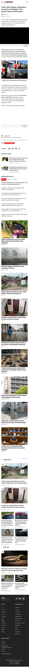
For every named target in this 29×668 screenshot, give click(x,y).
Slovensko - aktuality (20, 623)
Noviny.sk (17, 607)
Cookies (3, 651)
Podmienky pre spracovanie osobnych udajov (6, 648)
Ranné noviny (18, 616)
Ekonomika (17, 631)
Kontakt (3, 643)
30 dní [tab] (14, 179)
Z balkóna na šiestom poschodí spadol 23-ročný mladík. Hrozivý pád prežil (12, 188)
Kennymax (17, 661)
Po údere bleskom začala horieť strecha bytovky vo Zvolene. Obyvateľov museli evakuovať (13, 194)
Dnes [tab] (4, 179)
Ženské (3, 620)
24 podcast (17, 620)
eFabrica (17, 663)
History (3, 629)
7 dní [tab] (9, 179)
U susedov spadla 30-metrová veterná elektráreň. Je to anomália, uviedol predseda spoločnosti (14, 183)
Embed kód (26, 46)
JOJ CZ (2, 614)
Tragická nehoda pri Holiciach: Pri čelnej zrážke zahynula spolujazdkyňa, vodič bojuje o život (12, 204)
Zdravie (3, 627)
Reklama (3, 641)
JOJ (2, 607)
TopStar (3, 623)
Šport (2, 618)
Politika (17, 629)
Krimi (16, 627)
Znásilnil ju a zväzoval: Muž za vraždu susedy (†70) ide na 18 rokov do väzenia (14, 215)
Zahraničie (17, 625)
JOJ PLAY (3, 609)
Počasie (3, 631)
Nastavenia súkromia (6, 653)
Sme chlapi (3, 625)
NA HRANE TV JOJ (18, 618)
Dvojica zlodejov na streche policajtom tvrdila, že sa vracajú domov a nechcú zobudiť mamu (13, 210)
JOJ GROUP (3, 616)
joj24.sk (17, 609)
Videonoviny (18, 614)
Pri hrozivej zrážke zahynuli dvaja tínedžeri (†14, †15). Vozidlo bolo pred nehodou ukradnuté (13, 199)
